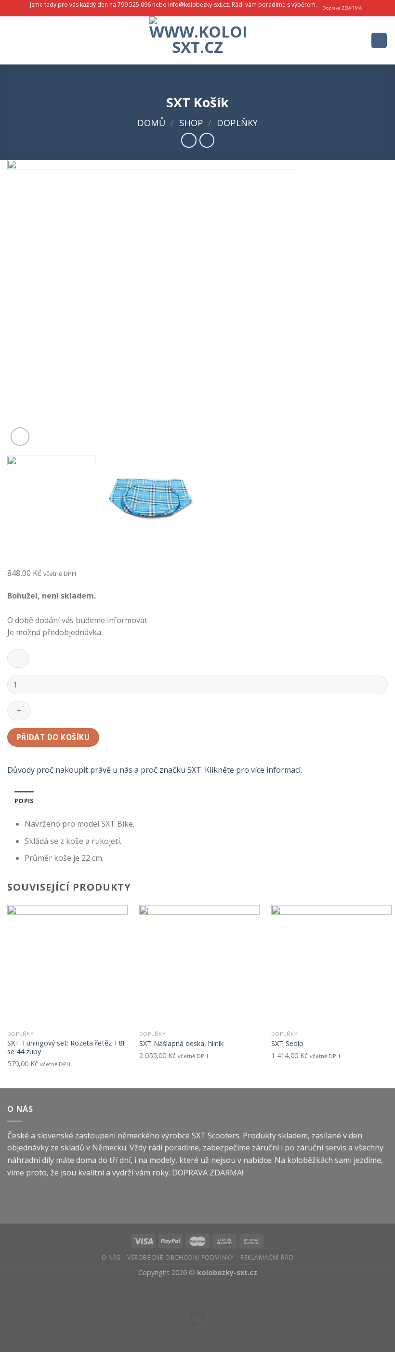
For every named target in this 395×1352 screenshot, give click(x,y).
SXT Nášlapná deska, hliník (181, 1043)
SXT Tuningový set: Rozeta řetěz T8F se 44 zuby (66, 1048)
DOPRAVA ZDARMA (207, 1172)
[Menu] (13, 40)
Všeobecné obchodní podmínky (180, 1257)
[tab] (24, 800)
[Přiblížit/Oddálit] (37, 1294)
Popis (24, 800)
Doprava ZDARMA (342, 8)
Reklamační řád (267, 1257)
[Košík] (379, 41)
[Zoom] (20, 436)
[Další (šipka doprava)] (37, 1335)
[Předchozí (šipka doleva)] (9, 1335)
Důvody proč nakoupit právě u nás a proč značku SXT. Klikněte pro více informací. (154, 770)
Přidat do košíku (53, 737)
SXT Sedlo (287, 1043)
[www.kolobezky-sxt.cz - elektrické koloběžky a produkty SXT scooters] (197, 40)
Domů (151, 122)
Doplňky (237, 122)
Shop (191, 122)
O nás (111, 1257)
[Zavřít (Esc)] (9, 1294)
